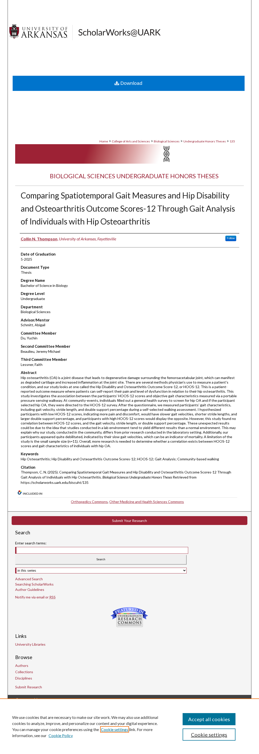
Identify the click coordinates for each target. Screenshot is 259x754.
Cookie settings (114, 729)
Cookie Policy (61, 735)
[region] (129, 726)
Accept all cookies (209, 719)
